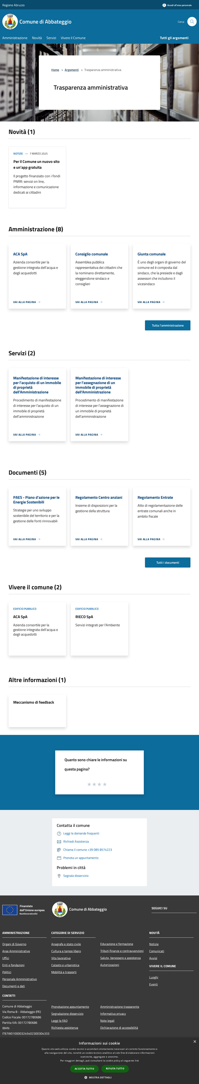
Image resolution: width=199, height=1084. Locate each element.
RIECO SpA (84, 617)
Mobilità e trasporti (64, 972)
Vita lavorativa (61, 958)
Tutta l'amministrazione (168, 325)
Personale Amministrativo (19, 979)
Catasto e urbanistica (65, 965)
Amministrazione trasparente (119, 1006)
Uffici (5, 958)
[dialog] (99, 1061)
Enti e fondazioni (13, 965)
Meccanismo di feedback (33, 702)
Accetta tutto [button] (84, 1068)
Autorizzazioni (109, 965)
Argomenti (72, 69)
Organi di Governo (14, 944)
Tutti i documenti (167, 562)
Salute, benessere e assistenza (120, 958)
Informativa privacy (113, 1013)
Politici (6, 972)
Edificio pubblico (24, 609)
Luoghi (153, 977)
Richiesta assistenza (64, 1027)
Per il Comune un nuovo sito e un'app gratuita (36, 164)
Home (55, 69)
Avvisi (153, 958)
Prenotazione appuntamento (70, 1006)
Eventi (153, 984)
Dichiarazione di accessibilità (119, 1027)
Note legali (107, 1020)
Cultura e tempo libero (66, 951)
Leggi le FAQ (59, 1020)
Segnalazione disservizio (67, 1013)
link (137, 1060)
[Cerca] (192, 21)
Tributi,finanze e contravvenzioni (122, 951)
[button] (99, 1077)
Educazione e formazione (116, 944)
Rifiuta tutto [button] (115, 1068)
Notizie (18, 153)
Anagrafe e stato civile (66, 944)
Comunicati (156, 951)
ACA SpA (20, 617)
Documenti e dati (13, 986)
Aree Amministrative (16, 951)
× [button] (194, 1041)
